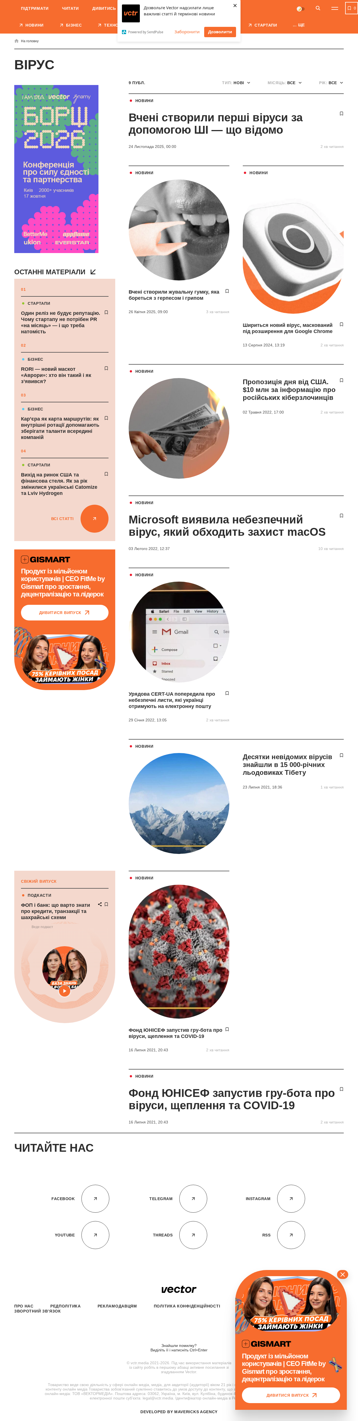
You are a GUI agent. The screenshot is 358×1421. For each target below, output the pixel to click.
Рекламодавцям (117, 1306)
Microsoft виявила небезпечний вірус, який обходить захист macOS (227, 525)
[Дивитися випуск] (64, 659)
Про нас (24, 1306)
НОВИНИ (144, 100)
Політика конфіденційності (187, 1306)
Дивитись (104, 8)
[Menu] (334, 8)
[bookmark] (106, 312)
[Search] (318, 8)
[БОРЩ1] (56, 169)
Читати (70, 8)
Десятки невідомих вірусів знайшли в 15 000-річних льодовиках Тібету (287, 764)
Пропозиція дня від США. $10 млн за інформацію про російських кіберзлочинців (289, 389)
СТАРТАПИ (39, 303)
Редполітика (65, 1306)
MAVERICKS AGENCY (196, 1412)
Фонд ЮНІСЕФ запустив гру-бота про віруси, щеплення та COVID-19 (232, 1099)
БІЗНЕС (35, 359)
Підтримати (35, 8)
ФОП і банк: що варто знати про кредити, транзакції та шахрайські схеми (55, 911)
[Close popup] (342, 1274)
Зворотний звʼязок (37, 1311)
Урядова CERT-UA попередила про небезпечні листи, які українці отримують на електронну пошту (172, 700)
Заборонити (187, 31)
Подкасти (39, 895)
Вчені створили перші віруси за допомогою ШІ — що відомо (216, 123)
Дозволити (220, 31)
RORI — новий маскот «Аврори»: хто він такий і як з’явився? (56, 375)
